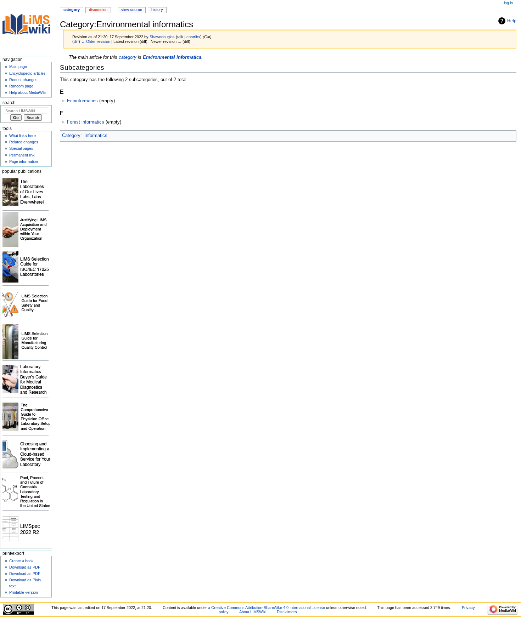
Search (9, 103)
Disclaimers (287, 612)
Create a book (21, 561)
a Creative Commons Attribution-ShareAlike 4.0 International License (266, 607)
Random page (21, 86)
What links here (22, 135)
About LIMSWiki (252, 612)
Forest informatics (85, 122)
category (127, 57)
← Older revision (95, 41)
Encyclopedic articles (27, 73)
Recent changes (23, 80)
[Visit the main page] (27, 27)
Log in (508, 3)
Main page (18, 66)
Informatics (95, 135)
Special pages (21, 148)
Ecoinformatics (82, 100)
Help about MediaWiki (27, 92)
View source (131, 9)
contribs (193, 37)
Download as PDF (24, 567)
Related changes (23, 142)
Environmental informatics (172, 57)
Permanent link (22, 155)
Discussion (98, 9)
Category (71, 135)
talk (180, 37)
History (157, 9)
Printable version (23, 592)
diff (76, 41)
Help (511, 20)
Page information (23, 161)
